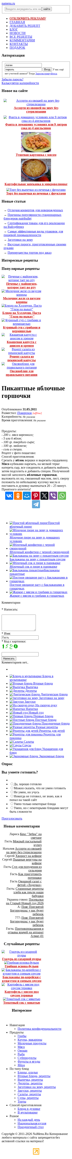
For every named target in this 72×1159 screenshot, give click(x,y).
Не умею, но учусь (26, 792)
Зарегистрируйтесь (46, 73)
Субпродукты (27, 1058)
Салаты (28, 741)
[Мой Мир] (27, 496)
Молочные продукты (32, 1043)
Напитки (31, 709)
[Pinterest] (36, 496)
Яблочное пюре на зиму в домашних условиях (35, 539)
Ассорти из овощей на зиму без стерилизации (36, 109)
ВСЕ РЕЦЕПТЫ (21, 36)
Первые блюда (43, 716)
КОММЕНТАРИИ (22, 40)
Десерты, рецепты (30, 1083)
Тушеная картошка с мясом (36, 154)
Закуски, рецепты (30, 1090)
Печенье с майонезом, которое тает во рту (21, 285)
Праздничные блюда (55, 723)
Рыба (21, 1054)
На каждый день (29, 1119)
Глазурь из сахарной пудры (21, 959)
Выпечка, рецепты (30, 1079)
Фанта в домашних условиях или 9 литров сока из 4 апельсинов (36, 126)
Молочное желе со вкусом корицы (21, 300)
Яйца (21, 1065)
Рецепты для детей (51, 730)
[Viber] (53, 496)
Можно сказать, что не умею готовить (40, 788)
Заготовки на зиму (20, 239)
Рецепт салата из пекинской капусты (21, 358)
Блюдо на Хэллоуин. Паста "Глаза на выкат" (21, 314)
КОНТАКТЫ (19, 44)
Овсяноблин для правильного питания (21, 372)
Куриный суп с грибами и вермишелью (21, 329)
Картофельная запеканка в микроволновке (36, 184)
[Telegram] (36, 504)
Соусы (26, 745)
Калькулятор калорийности (20, 83)
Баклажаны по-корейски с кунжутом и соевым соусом (21, 979)
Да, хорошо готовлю (28, 784)
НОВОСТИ (18, 33)
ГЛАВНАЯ (17, 22)
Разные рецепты (46, 727)
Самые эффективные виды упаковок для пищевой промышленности (33, 233)
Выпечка (31, 687)
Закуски (30, 701)
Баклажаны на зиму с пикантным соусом (37, 559)
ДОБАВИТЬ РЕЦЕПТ (25, 25)
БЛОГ (14, 29)
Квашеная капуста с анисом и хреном (21, 343)
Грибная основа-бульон (21, 966)
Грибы (22, 1036)
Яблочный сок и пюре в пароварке (33, 566)
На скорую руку (46, 705)
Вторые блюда (42, 683)
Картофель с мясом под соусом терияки (22, 993)
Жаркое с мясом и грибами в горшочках (37, 595)
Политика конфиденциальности (39, 1028)
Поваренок (24, 413)
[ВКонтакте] (9, 496)
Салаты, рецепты (29, 1094)
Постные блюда (45, 720)
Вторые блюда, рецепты (34, 1076)
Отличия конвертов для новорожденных (35, 210)
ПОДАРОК (17, 47)
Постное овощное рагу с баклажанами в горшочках (37, 586)
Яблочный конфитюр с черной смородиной (39, 552)
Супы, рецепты (28, 1098)
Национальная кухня (32, 1123)
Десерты (30, 690)
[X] (44, 496)
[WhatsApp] (62, 496)
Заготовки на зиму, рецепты (37, 1087)
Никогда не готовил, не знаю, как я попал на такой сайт (36, 798)
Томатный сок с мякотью (21, 1002)
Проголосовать (12, 818)
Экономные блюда (51, 756)
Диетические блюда (54, 694)
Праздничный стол (31, 1127)
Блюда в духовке (29, 1108)
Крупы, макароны (30, 1039)
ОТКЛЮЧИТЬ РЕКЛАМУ (28, 18)
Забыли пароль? (12, 79)
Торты (22, 1101)
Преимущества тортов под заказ (29, 252)
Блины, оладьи (28, 1072)
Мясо (21, 1047)
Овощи (22, 1050)
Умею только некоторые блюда (35, 804)
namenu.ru (8, 3)
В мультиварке (28, 1112)
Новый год (36, 712)
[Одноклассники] (18, 496)
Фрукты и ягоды (29, 1061)
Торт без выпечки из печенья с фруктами (36, 193)
